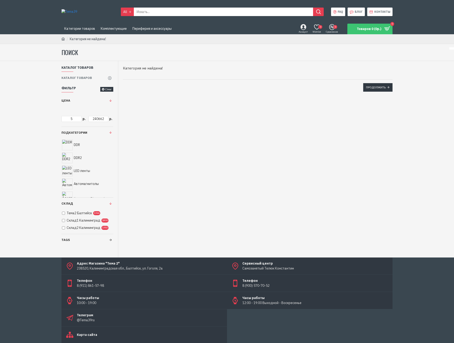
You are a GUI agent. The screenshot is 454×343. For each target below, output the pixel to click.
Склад (67, 204)
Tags (65, 240)
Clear (108, 89)
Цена (65, 101)
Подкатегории (74, 133)
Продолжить (376, 87)
